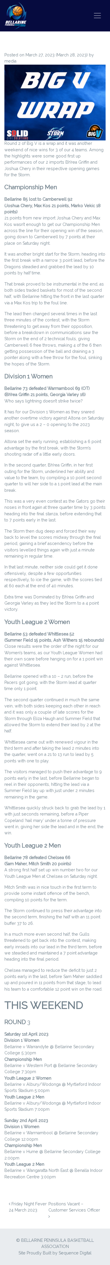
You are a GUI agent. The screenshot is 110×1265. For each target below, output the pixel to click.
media (10, 61)
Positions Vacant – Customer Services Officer (74, 1207)
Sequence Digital (75, 1253)
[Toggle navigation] (97, 15)
